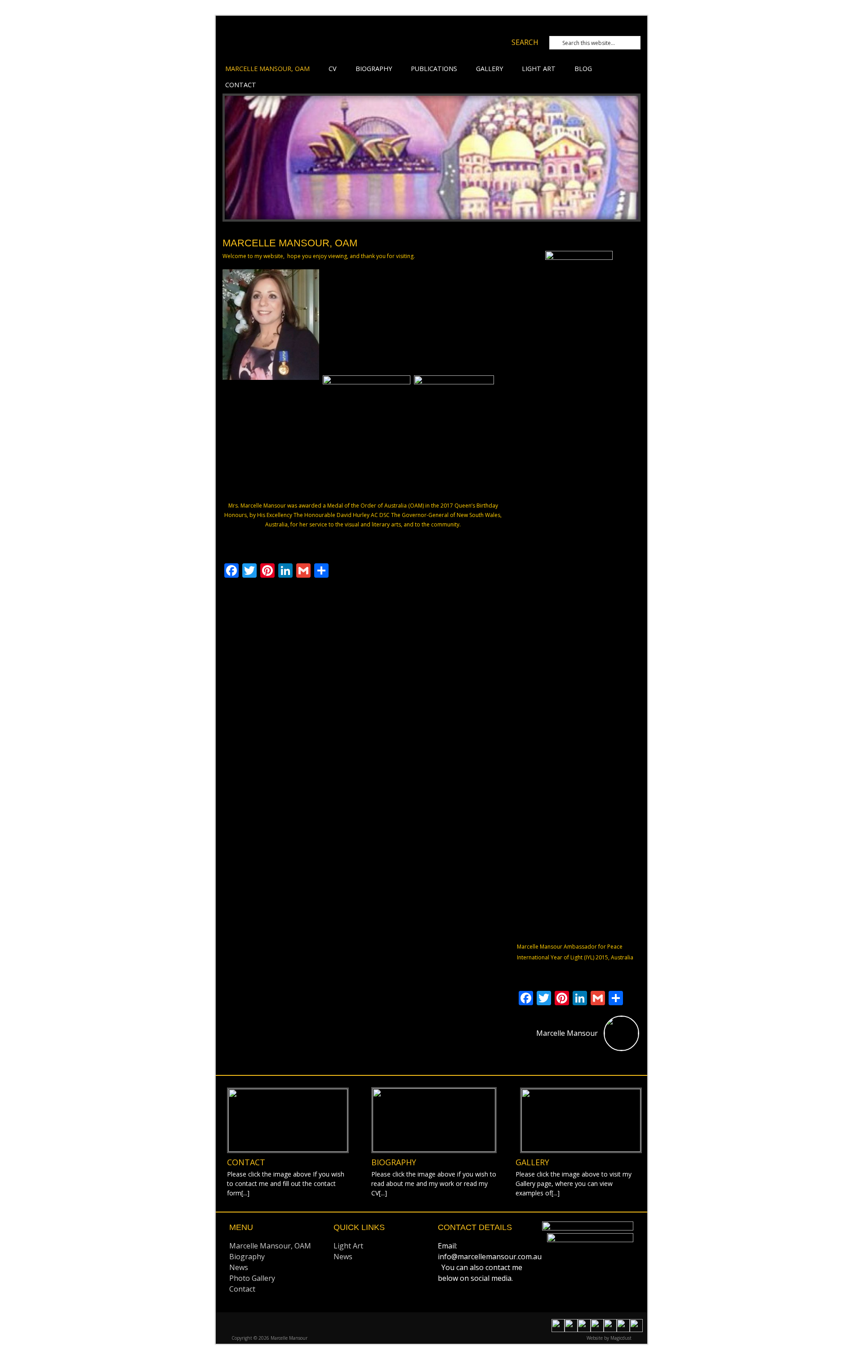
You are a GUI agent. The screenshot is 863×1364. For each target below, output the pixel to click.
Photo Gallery (252, 1278)
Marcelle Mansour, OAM (267, 68)
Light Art (539, 68)
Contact (240, 84)
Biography (374, 68)
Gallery (489, 68)
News (238, 1267)
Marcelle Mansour (339, 44)
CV (333, 68)
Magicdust (621, 1338)
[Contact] (288, 1120)
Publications (434, 68)
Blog (583, 68)
